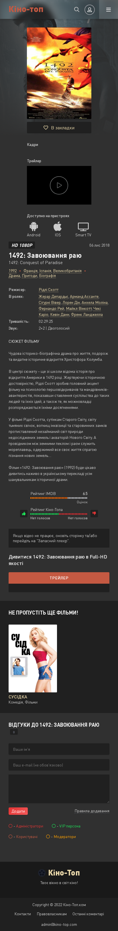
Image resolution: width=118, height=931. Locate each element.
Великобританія (67, 270)
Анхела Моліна (95, 302)
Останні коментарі (88, 913)
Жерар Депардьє (53, 296)
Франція (30, 270)
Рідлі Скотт (48, 289)
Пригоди (29, 275)
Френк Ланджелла (87, 314)
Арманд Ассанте (84, 296)
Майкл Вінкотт (79, 308)
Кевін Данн (59, 314)
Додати (18, 811)
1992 (13, 270)
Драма (14, 275)
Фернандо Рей (51, 308)
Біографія (47, 275)
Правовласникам (52, 913)
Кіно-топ (26, 8)
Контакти (22, 913)
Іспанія (45, 270)
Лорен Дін (71, 302)
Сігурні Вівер (50, 302)
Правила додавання (91, 810)
